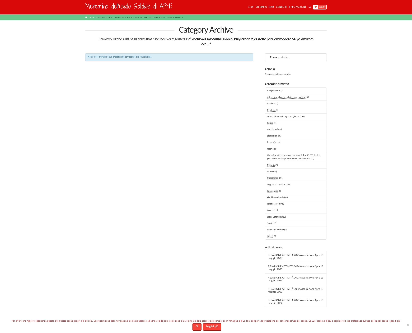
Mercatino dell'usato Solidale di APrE (128, 6)
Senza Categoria (274, 217)
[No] (408, 325)
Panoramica (272, 191)
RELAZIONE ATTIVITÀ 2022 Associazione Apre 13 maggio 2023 (295, 290)
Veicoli (270, 236)
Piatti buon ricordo (275, 197)
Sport (269, 223)
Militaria (271, 165)
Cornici (270, 123)
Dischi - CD (272, 129)
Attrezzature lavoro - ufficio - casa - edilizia (286, 97)
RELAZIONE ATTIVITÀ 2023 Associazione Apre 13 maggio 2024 (295, 279)
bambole (271, 103)
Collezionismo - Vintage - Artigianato (283, 116)
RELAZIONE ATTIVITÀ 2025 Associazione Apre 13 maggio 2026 (295, 257)
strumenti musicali (275, 230)
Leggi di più (212, 326)
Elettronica (272, 136)
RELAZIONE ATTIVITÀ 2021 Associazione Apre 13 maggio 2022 (295, 302)
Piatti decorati (273, 204)
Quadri (270, 210)
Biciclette (271, 110)
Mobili (270, 171)
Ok (197, 326)
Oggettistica (272, 178)
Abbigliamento (273, 91)
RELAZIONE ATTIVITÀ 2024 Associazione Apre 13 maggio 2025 (295, 268)
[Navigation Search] (309, 7)
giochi (269, 149)
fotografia (271, 142)
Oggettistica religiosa (276, 184)
